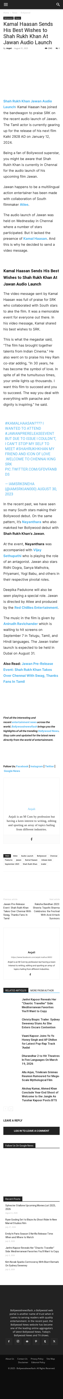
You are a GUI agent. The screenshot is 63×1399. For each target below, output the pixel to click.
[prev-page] (5, 1109)
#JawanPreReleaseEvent (29, 433)
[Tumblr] (45, 1341)
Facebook (22, 766)
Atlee (15, 856)
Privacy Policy (37, 1358)
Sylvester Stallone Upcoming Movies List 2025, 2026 (30, 1207)
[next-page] (11, 1109)
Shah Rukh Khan (30, 864)
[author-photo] (32, 947)
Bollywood (25, 12)
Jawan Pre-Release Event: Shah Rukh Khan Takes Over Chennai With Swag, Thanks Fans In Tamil (17, 911)
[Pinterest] (22, 56)
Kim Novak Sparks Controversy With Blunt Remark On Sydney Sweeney (32, 1264)
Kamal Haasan (31, 860)
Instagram (36, 766)
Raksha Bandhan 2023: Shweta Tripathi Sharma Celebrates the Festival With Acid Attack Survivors (46, 911)
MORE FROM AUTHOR (42, 990)
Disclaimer (23, 1362)
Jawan (18, 860)
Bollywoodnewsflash (25, 726)
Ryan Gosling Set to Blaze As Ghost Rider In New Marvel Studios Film (31, 1221)
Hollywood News (48, 731)
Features (8, 860)
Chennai (53, 856)
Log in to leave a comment (31, 1130)
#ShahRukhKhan (32, 449)
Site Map (51, 1358)
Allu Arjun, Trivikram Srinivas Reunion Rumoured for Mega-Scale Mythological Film (41, 1076)
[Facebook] (6, 56)
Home (6, 12)
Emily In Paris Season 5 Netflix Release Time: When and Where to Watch (29, 1235)
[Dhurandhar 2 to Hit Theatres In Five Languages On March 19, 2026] (11, 1060)
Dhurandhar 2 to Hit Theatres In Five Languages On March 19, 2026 (41, 1059)
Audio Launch (27, 856)
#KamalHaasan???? (23, 423)
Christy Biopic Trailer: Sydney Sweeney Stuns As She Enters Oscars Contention (41, 1023)
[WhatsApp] (30, 56)
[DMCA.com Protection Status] (31, 1394)
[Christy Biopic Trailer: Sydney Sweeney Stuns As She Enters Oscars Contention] (11, 1023)
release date (46, 860)
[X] (14, 56)
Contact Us (22, 1358)
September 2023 (12, 864)
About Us (10, 1358)
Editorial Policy (38, 1362)
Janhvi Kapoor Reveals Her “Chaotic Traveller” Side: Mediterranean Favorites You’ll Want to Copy (32, 1249)
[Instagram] (18, 1341)
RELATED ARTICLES (15, 990)
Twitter (49, 766)
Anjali (9, 48)
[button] (5, 4)
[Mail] (27, 1341)
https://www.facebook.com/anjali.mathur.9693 (31, 957)
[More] (37, 56)
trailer (43, 864)
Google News (12, 771)
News (14, 12)
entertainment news (24, 722)
